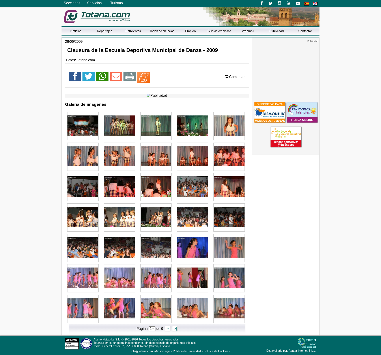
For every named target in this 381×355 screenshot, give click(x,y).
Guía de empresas (219, 31)
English (315, 3)
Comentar (237, 77)
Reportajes (104, 31)
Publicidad (276, 31)
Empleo (190, 31)
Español (307, 3)
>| (175, 329)
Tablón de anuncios (162, 31)
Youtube (288, 3)
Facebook (261, 3)
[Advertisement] (286, 70)
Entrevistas (133, 31)
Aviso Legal (162, 351)
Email (298, 3)
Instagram (279, 3)
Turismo (116, 3)
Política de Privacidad (187, 351)
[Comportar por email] (116, 78)
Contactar (305, 31)
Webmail (248, 31)
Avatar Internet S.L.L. (302, 350)
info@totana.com (142, 351)
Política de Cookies (216, 351)
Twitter (270, 3)
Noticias (75, 31)
